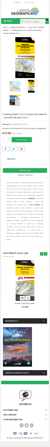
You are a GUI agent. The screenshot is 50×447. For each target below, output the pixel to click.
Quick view (22, 298)
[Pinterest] (21, 149)
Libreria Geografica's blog (17, 373)
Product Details (25, 175)
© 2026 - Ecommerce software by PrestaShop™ (25, 438)
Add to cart (21, 140)
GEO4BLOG (25, 404)
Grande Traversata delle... (25, 303)
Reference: (6, 124)
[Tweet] (13, 149)
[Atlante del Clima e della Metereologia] (17, 347)
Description (25, 170)
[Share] (5, 149)
